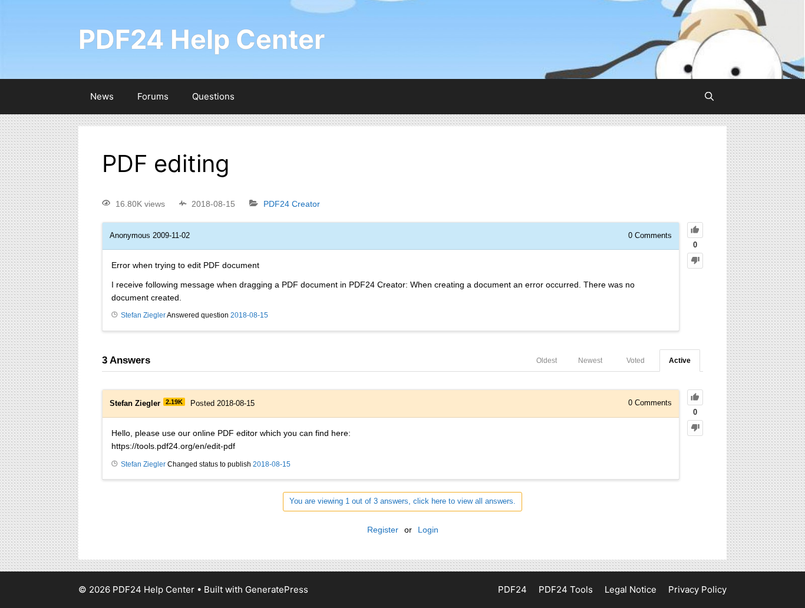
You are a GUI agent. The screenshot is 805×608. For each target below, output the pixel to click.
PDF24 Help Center (201, 39)
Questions (213, 96)
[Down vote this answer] (695, 428)
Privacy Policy (697, 589)
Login (428, 529)
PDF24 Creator (291, 204)
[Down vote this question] (695, 261)
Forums (153, 96)
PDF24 (512, 589)
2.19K (174, 401)
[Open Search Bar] (709, 96)
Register (382, 529)
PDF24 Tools (566, 589)
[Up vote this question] (695, 230)
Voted (635, 360)
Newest (590, 360)
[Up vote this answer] (695, 397)
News (102, 96)
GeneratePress (276, 589)
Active (680, 360)
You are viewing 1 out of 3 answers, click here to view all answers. (402, 501)
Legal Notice (630, 589)
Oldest (546, 360)
